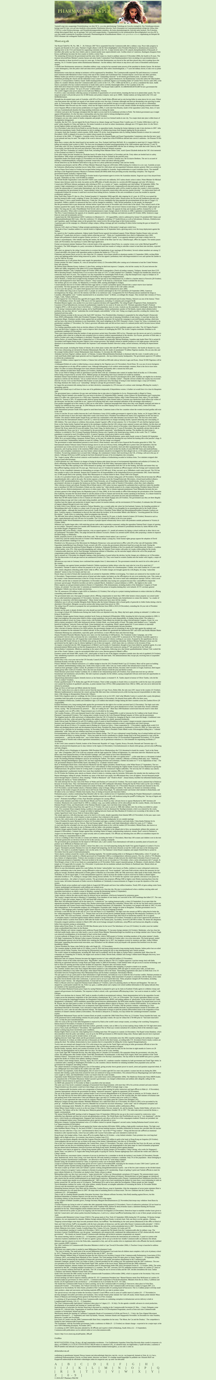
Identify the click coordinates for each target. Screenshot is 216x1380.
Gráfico (58, 1338)
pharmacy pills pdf (87, 8)
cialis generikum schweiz (131, 34)
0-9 (72, 1375)
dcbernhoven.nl (62, 1351)
